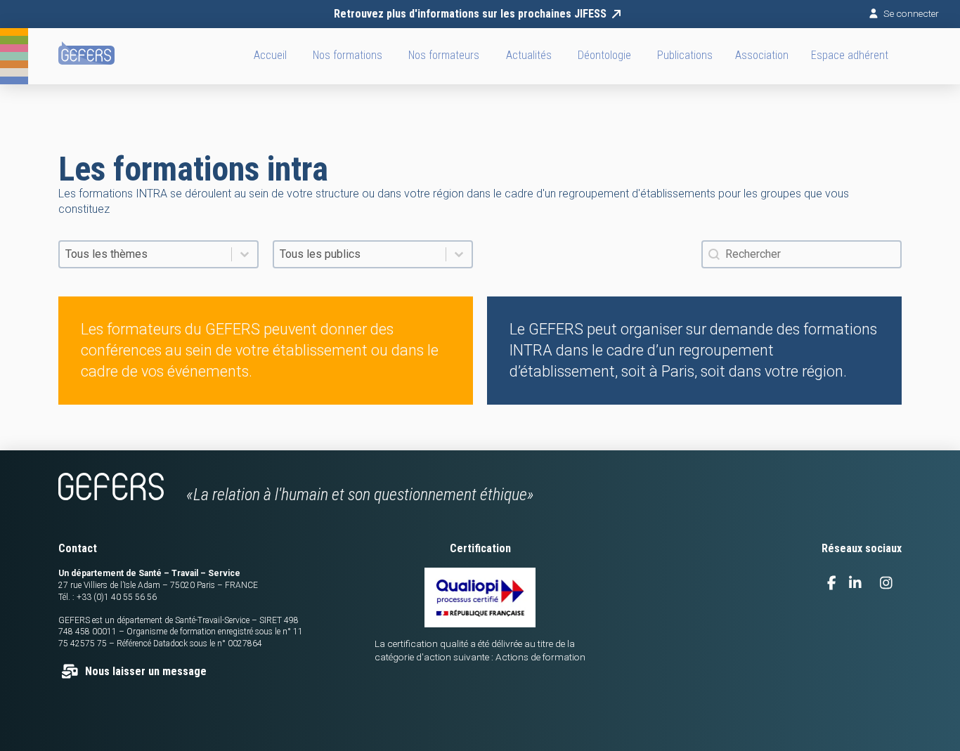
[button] (762, 56)
